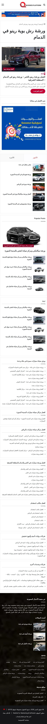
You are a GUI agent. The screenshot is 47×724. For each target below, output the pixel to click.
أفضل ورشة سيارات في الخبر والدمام (32, 469)
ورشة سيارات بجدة (37, 385)
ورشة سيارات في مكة (36, 367)
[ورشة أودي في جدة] (39, 637)
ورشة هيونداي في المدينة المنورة (20, 174)
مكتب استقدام (39, 520)
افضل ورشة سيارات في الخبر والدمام (32, 491)
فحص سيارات (15, 669)
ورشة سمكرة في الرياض (35, 439)
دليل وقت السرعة (38, 697)
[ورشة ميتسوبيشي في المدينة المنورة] (39, 207)
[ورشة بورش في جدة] (39, 627)
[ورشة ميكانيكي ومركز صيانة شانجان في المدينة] (39, 289)
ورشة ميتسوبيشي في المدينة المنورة (19, 204)
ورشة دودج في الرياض (24, 184)
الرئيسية (41, 24)
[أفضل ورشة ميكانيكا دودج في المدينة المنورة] (39, 197)
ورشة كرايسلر (16, 677)
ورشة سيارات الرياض (9, 673)
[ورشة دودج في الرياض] (39, 187)
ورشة (29, 673)
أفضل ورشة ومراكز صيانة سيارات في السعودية (29, 700)
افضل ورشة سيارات (37, 396)
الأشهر (35, 157)
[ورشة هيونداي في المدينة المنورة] (39, 177)
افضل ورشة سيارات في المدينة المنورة (33, 418)
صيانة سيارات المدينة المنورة (36, 669)
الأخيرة (12, 157)
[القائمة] (3, 5)
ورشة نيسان (40, 681)
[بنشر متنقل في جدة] (39, 168)
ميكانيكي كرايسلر (39, 673)
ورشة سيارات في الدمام (36, 476)
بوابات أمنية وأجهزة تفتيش (35, 546)
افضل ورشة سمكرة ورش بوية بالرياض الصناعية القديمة (26, 443)
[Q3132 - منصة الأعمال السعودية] (31, 5)
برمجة (14, 662)
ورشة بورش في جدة (25, 624)
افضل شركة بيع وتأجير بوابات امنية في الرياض (29, 542)
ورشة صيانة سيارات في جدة (34, 374)
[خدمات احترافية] (23, 14)
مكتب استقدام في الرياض (35, 513)
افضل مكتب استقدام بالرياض (34, 524)
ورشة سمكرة (39, 447)
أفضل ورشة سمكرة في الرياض (33, 436)
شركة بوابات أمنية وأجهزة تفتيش (33, 550)
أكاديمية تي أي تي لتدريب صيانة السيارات (30, 571)
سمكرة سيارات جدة (29, 666)
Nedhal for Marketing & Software (24, 713)
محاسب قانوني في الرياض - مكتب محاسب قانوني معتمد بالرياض (23, 586)
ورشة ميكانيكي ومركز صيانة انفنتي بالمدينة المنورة (25, 251)
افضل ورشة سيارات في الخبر (34, 473)
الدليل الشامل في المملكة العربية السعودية (30, 693)
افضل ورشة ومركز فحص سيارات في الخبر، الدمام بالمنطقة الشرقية (22, 494)
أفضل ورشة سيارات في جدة (34, 389)
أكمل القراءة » (38, 91)
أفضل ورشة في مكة (24, 662)
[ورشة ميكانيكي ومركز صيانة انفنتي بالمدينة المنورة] (39, 310)
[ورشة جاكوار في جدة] (39, 646)
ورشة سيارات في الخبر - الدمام (33, 487)
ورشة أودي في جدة (25, 634)
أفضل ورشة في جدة (38, 662)
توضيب (8, 662)
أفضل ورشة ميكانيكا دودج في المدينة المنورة (17, 194)
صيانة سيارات (17, 666)
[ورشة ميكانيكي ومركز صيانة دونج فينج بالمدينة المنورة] (39, 260)
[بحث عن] (44, 5)
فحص (23, 669)
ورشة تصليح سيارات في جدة (34, 371)
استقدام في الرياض (37, 517)
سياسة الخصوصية (23, 720)
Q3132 (9, 709)
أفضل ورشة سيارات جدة (35, 378)
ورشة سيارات (21, 673)
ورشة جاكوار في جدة (25, 643)
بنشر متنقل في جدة (25, 165)
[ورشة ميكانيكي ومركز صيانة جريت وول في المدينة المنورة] (39, 270)
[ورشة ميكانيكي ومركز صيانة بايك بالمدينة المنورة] (39, 279)
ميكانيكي (6, 669)
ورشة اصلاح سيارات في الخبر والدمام (32, 483)
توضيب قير (41, 666)
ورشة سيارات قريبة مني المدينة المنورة (33, 677)
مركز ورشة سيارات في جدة (35, 393)
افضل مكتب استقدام (37, 509)
